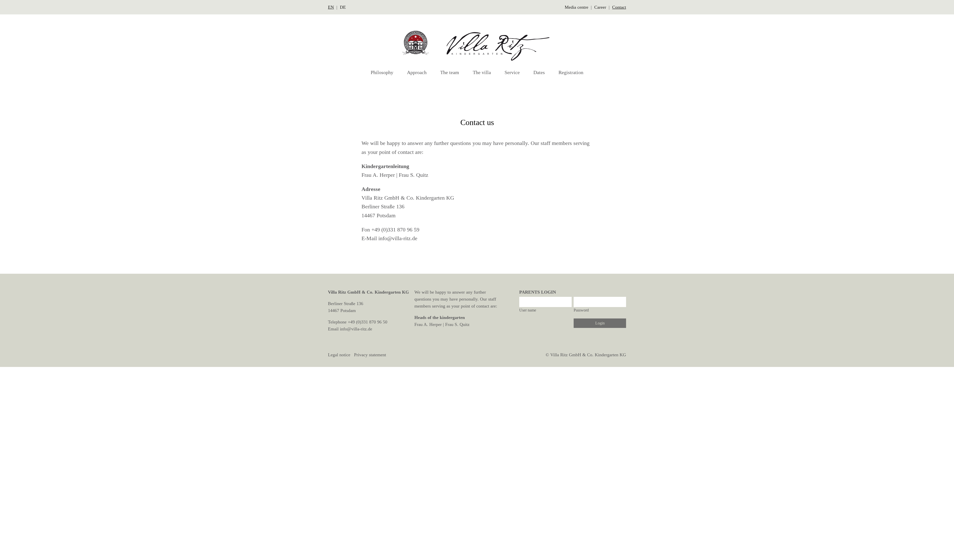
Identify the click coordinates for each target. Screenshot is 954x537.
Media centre (576, 7)
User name (527, 310)
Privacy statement (370, 354)
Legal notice (339, 354)
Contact (619, 7)
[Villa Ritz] (477, 45)
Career (600, 7)
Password (581, 310)
